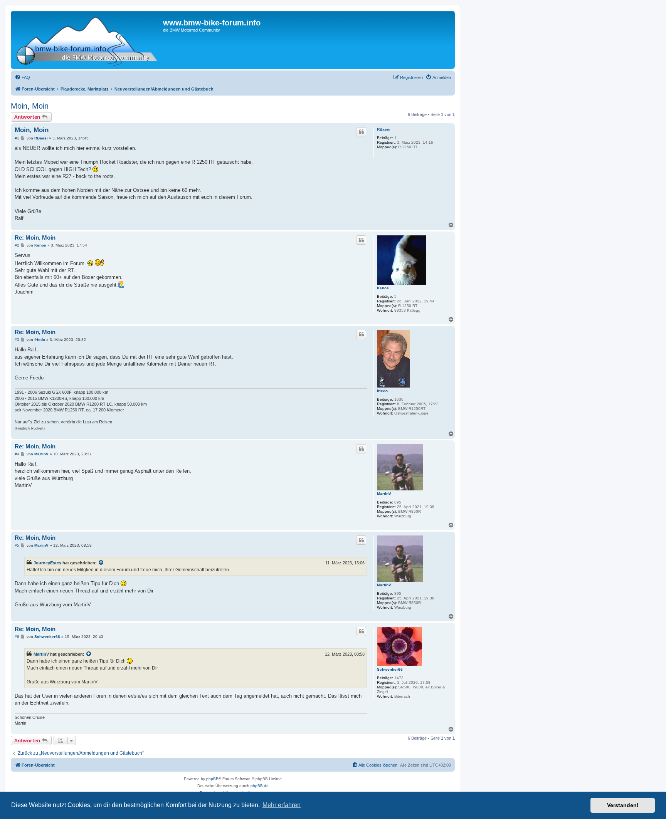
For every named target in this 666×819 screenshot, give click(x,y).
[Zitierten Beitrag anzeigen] (101, 562)
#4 (17, 454)
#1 (17, 138)
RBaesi (383, 129)
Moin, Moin (30, 106)
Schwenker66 (390, 669)
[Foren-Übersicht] (88, 40)
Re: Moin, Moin (35, 237)
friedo (382, 391)
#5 (17, 545)
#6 (17, 636)
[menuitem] (22, 77)
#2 (17, 245)
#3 (17, 339)
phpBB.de (260, 786)
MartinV (384, 494)
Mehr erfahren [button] (281, 805)
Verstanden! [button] (623, 805)
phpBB (212, 779)
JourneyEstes (47, 563)
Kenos (383, 288)
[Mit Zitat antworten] (361, 131)
